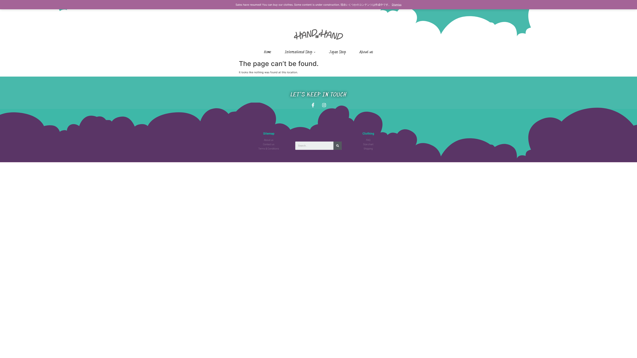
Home (267, 52)
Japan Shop (337, 52)
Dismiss (396, 4)
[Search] (337, 146)
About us (366, 52)
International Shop (298, 52)
